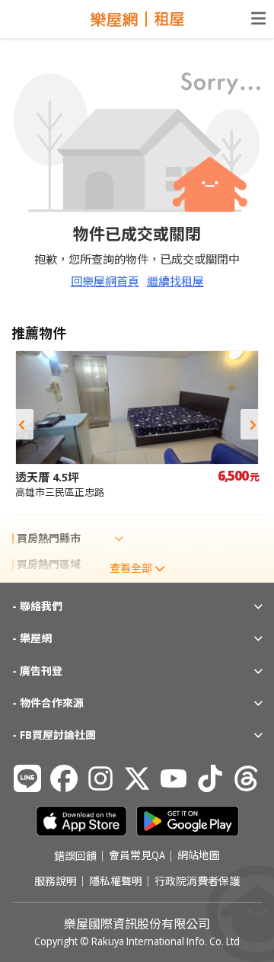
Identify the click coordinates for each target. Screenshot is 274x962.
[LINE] (27, 778)
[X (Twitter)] (137, 778)
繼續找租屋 (175, 281)
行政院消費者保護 (197, 881)
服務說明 (55, 881)
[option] (137, 424)
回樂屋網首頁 (105, 281)
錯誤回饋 (75, 856)
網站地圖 (198, 856)
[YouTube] (173, 778)
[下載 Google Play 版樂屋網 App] (187, 821)
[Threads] (246, 778)
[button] (21, 424)
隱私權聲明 (115, 881)
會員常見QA (137, 856)
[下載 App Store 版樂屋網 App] (81, 821)
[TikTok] (210, 778)
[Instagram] (100, 778)
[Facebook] (64, 778)
